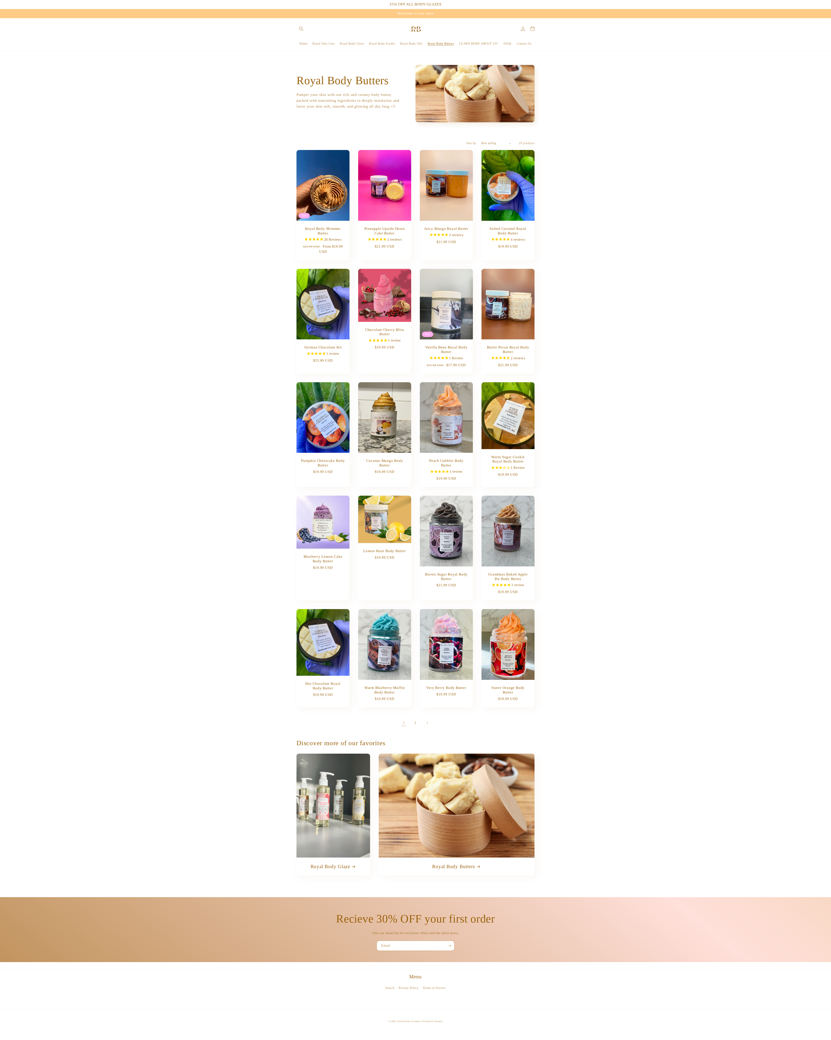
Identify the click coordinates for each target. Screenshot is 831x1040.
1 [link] (404, 722)
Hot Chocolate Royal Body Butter (323, 686)
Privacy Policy (408, 988)
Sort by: (471, 143)
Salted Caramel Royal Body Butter (508, 231)
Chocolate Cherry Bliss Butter (384, 332)
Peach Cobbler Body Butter (446, 463)
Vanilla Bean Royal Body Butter (446, 349)
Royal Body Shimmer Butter (323, 231)
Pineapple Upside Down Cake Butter (384, 231)
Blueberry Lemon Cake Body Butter (323, 559)
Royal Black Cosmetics (410, 1021)
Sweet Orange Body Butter (508, 690)
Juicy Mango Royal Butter (446, 229)
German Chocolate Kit (323, 347)
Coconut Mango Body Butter (384, 463)
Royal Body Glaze (330, 866)
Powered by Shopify (432, 1021)
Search (390, 988)
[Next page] (427, 723)
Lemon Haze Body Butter (384, 551)
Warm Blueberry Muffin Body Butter (384, 690)
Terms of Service (434, 988)
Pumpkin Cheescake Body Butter (323, 463)
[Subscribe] (449, 946)
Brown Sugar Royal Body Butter (446, 576)
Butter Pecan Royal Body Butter (508, 349)
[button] (301, 29)
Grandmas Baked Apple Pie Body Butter (508, 576)
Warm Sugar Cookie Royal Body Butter (508, 459)
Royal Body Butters (453, 866)
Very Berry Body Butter (446, 688)
